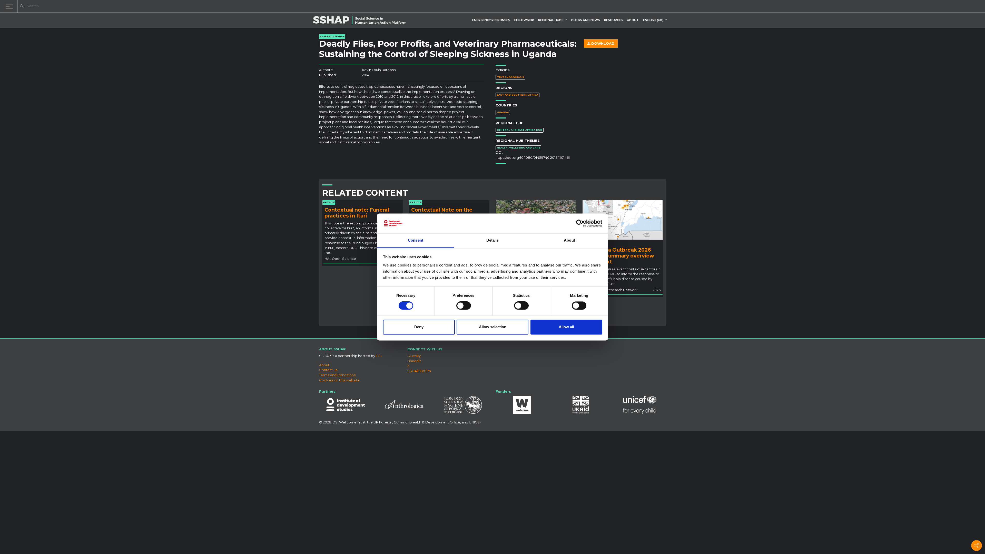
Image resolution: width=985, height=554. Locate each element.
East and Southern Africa (517, 94)
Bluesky (414, 356)
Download (602, 43)
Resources (613, 20)
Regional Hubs (551, 20)
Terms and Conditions (337, 375)
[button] (567, 20)
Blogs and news (585, 20)
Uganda (503, 112)
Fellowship (524, 20)
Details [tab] (492, 240)
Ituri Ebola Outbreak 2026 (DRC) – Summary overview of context (619, 256)
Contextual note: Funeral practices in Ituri (356, 213)
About (633, 20)
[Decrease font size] (916, 7)
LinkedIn (414, 361)
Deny (418, 327)
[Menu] (10, 6)
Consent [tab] (415, 240)
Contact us (328, 370)
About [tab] (569, 240)
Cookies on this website (339, 380)
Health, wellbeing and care (518, 147)
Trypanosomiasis (510, 77)
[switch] (463, 306)
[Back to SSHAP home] (956, 7)
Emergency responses (491, 20)
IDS (379, 356)
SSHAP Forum (419, 371)
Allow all (566, 327)
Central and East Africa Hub (519, 129)
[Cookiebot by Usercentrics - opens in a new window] (579, 223)
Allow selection (492, 327)
